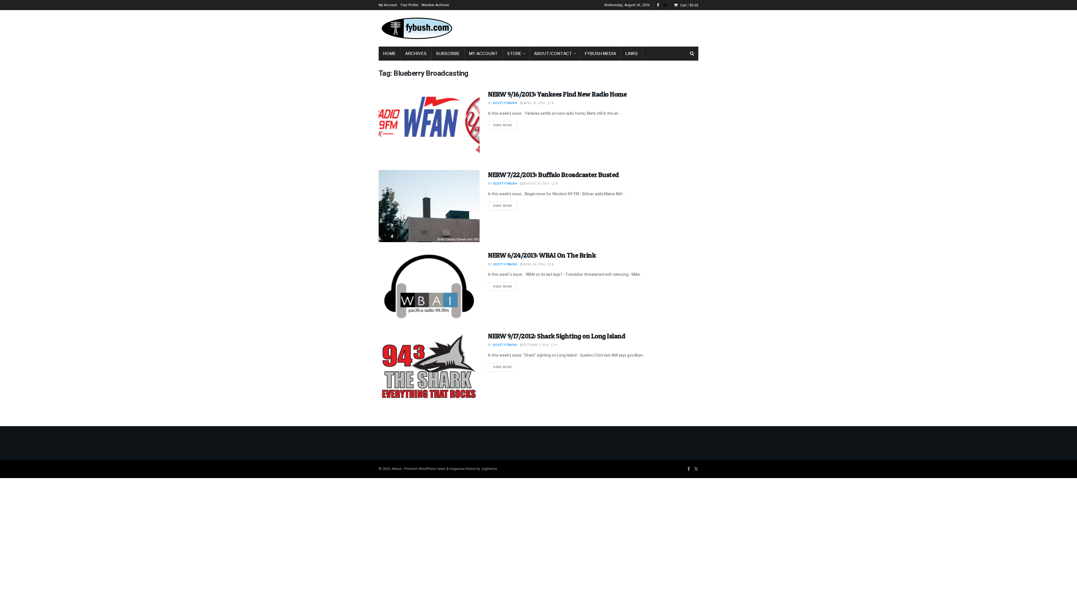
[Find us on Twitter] (665, 5)
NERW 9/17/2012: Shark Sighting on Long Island (556, 336)
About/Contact (553, 53)
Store (514, 53)
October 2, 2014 (535, 345)
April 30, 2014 (534, 103)
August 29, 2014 (536, 183)
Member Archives (435, 5)
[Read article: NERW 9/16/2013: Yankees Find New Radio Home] (429, 125)
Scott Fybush (505, 103)
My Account (388, 5)
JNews (396, 468)
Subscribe (448, 53)
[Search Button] (692, 54)
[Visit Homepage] (416, 28)
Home (389, 53)
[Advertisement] (596, 27)
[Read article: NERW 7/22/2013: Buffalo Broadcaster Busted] (429, 206)
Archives (416, 53)
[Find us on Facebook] (658, 5)
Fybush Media (600, 53)
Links (631, 53)
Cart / (689, 5)
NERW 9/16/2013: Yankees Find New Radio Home (557, 94)
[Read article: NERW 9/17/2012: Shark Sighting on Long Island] (429, 367)
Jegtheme (489, 468)
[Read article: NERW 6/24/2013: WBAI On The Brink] (429, 287)
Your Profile (409, 5)
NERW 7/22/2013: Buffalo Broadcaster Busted (553, 175)
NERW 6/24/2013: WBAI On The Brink (542, 255)
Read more (505, 125)
